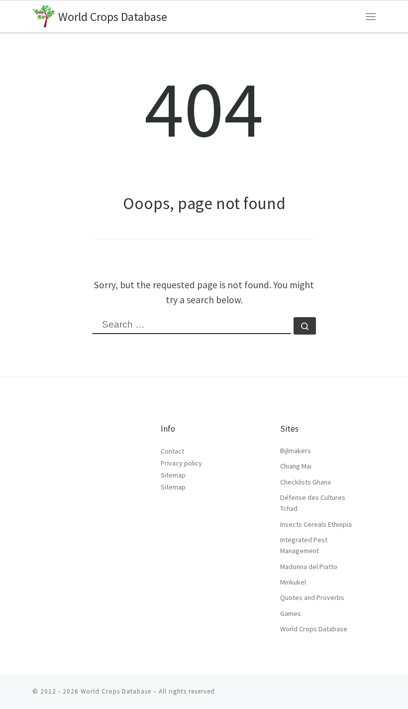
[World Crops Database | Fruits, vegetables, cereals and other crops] (43, 14)
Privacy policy (181, 463)
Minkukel (293, 582)
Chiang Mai (295, 466)
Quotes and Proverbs (312, 597)
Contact (172, 451)
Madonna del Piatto (308, 566)
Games (290, 613)
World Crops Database (313, 628)
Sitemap (173, 475)
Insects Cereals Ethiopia (316, 524)
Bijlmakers (295, 450)
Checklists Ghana (305, 481)
